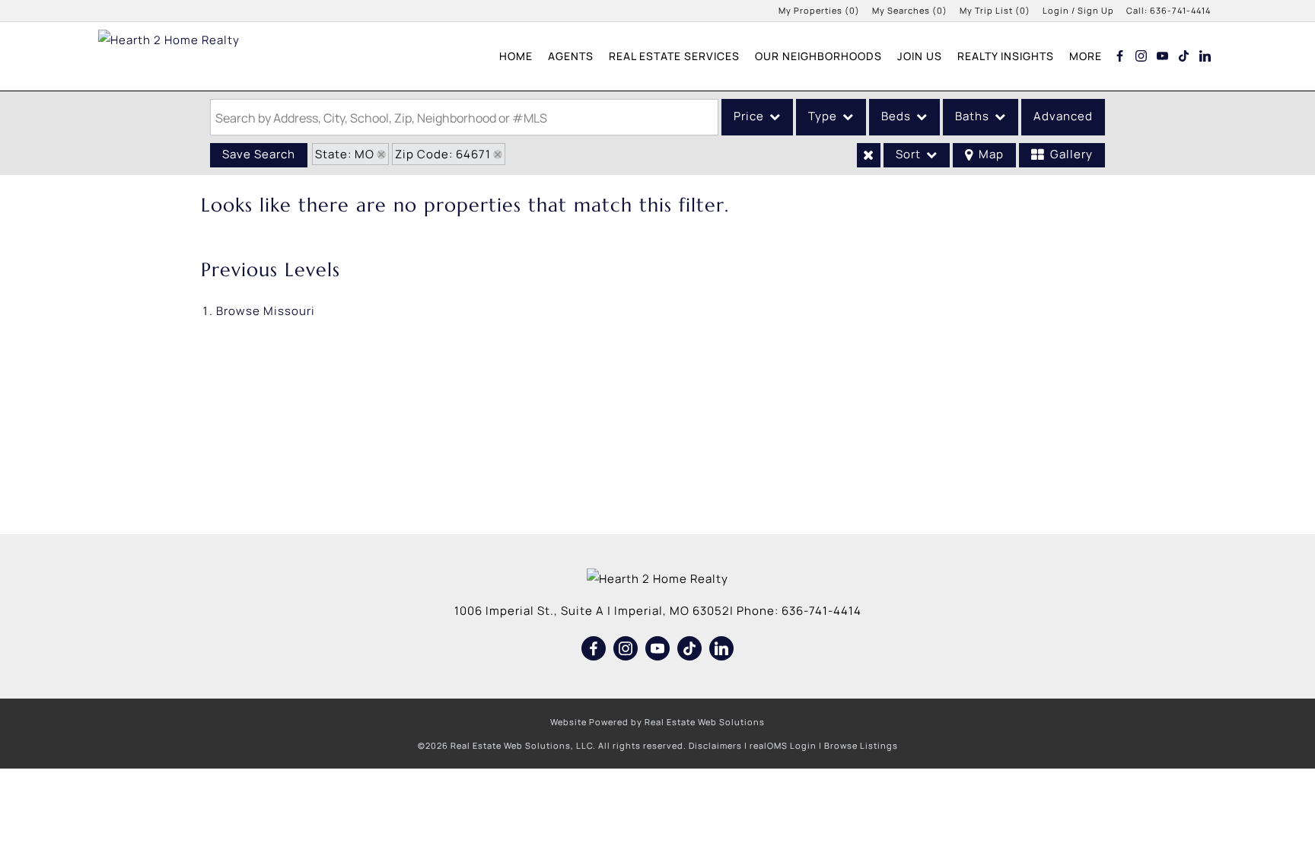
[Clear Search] (868, 155)
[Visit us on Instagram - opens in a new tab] (1141, 55)
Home (516, 56)
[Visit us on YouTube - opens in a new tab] (1163, 55)
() (819, 10)
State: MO (344, 154)
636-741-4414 (1180, 10)
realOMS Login (783, 745)
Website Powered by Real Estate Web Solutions (657, 721)
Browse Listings (861, 745)
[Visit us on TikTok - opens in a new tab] (1184, 55)
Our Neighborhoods (818, 56)
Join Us (919, 56)
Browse (265, 311)
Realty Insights (1005, 56)
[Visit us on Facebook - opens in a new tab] (1120, 55)
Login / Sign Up (1078, 10)
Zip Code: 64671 (443, 154)
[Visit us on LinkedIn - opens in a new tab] (1205, 55)
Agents (571, 56)
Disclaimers (715, 745)
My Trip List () (995, 10)
